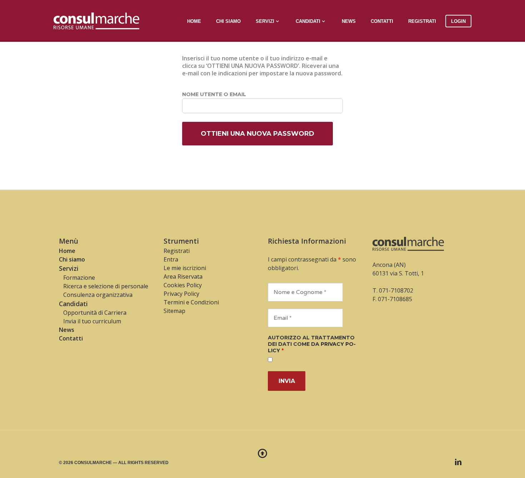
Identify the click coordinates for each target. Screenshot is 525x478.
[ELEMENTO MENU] (458, 462)
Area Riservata (183, 276)
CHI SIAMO (228, 21)
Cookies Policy (183, 285)
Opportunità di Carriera (92, 313)
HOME (194, 21)
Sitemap (174, 311)
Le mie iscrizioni (185, 268)
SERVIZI (265, 21)
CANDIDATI (308, 21)
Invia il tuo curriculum (90, 321)
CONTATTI (382, 21)
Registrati (422, 21)
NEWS (349, 21)
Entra (171, 259)
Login (458, 21)
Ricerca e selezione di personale (103, 286)
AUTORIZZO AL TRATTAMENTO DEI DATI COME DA (312, 344)
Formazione (77, 278)
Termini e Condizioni (191, 302)
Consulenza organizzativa (95, 295)
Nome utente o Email (214, 94)
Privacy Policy (181, 294)
